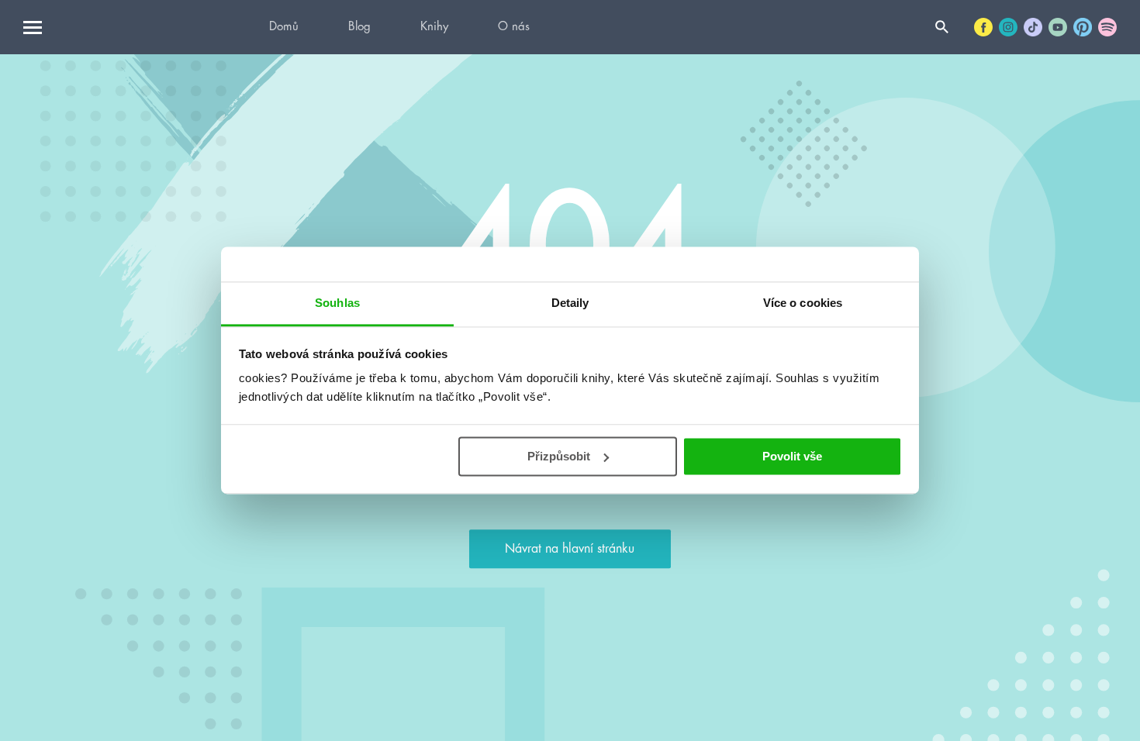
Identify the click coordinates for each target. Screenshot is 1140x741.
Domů (284, 27)
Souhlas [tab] (337, 302)
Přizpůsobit (558, 456)
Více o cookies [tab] (802, 302)
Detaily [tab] (570, 302)
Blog (359, 27)
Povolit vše (792, 456)
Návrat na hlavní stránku (569, 549)
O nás (514, 27)
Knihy (434, 27)
